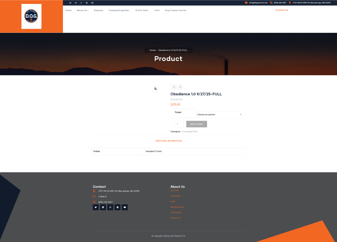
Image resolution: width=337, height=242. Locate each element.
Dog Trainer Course (175, 10)
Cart (157, 10)
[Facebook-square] (103, 207)
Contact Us (281, 10)
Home (69, 10)
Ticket (178, 112)
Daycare (98, 10)
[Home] (31, 16)
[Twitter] (96, 207)
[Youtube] (125, 207)
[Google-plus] (117, 207)
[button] (155, 88)
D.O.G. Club (142, 10)
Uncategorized (189, 132)
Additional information (168, 141)
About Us (82, 10)
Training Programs (118, 10)
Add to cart (196, 124)
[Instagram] (110, 207)
